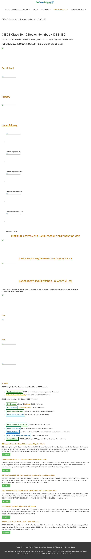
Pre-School (8, 68)
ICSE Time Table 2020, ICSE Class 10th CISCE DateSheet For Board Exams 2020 (29, 491)
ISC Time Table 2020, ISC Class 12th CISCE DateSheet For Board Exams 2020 (28, 475)
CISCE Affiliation (12, 432)
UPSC (48, 554)
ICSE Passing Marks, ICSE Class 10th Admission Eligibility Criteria (24, 459)
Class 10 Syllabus (25, 407)
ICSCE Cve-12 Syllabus (15, 411)
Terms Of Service (40, 547)
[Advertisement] (45, 27)
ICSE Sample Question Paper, (16, 395)
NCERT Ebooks (31, 551)
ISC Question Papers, (14, 392)
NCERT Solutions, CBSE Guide (14, 551)
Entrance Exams (68, 554)
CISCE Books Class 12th (15, 415)
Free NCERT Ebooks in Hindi (46, 551)
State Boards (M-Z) (77, 10)
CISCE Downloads (13, 428)
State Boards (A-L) (60, 10)
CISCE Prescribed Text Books (17, 425)
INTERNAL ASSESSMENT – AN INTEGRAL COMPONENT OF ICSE (45, 236)
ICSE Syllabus (12, 407)
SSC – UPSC (45, 10)
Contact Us (51, 547)
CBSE (34, 10)
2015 (3, 339)
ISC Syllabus (11, 404)
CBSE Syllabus (77, 551)
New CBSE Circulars (64, 551)
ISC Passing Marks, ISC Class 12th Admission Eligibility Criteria (23, 444)
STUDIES (5, 383)
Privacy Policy (28, 547)
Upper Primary (9, 125)
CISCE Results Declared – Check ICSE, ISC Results (19, 506)
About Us (19, 547)
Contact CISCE (12, 439)
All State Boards (56, 554)
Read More (6, 454)
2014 (3, 315)
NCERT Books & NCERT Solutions (16, 10)
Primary (6, 96)
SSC (43, 554)
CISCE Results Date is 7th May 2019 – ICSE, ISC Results (20, 522)
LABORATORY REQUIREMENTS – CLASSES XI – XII (45, 281)
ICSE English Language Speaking (18, 435)
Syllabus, (27, 404)
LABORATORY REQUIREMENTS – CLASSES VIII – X (45, 258)
